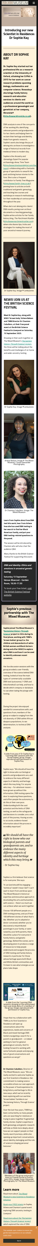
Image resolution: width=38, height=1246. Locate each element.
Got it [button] (19, 1241)
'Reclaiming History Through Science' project (18, 342)
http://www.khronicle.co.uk (17, 116)
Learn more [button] (7, 1235)
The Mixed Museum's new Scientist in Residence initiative (19, 1196)
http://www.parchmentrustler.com (18, 221)
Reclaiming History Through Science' (15, 632)
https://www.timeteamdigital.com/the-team (20, 167)
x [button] (36, 1227)
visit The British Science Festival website (18, 592)
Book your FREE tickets (13, 1204)
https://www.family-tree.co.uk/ (17, 183)
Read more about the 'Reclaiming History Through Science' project (17, 1219)
